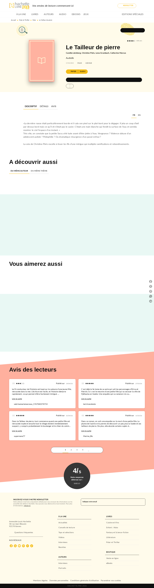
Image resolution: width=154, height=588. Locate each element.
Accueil (13, 20)
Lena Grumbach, (103, 53)
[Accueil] (19, 5)
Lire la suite (17, 399)
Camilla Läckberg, (74, 53)
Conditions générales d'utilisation (84, 581)
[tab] (12, 14)
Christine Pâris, (89, 53)
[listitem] (11, 546)
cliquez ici (27, 505)
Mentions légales (40, 581)
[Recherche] (142, 6)
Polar (34, 20)
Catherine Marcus (118, 53)
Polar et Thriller (24, 20)
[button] (127, 6)
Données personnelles (58, 581)
